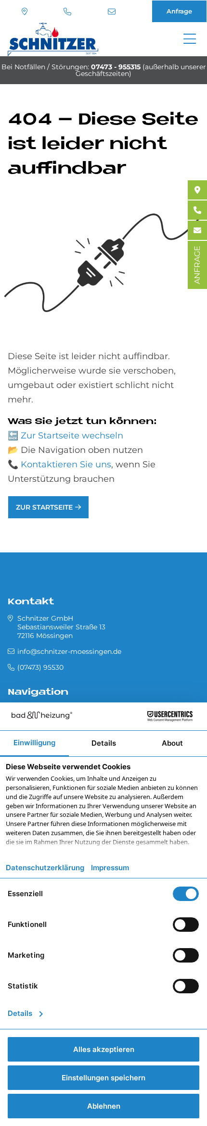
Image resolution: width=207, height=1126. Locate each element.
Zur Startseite (44, 507)
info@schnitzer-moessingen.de (113, 11)
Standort (26, 11)
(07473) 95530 (69, 11)
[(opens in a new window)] (197, 190)
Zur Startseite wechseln (72, 435)
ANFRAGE (197, 265)
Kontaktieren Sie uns (66, 464)
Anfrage (179, 11)
